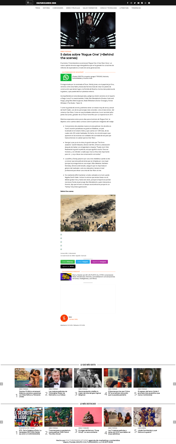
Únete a (67, 262)
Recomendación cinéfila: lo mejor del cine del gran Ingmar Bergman (89, 393)
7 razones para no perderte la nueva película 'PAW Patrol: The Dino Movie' (59, 432)
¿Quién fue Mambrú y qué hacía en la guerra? (147, 431)
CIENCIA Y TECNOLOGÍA (108, 8)
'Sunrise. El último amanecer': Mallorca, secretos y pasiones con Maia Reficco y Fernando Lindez (30, 394)
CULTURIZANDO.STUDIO (77, 440)
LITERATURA (124, 8)
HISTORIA (46, 8)
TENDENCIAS (136, 8)
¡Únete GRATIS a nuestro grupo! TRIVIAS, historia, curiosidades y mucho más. (90, 77)
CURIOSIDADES (58, 8)
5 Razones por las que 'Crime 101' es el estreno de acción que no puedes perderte (119, 393)
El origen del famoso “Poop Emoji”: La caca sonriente (88, 431)
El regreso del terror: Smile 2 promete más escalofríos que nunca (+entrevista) (149, 393)
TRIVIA (37, 8)
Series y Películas (65, 51)
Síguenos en (99, 262)
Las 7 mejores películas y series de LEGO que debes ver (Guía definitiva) (119, 432)
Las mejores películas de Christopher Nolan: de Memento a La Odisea (58, 393)
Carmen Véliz (73, 319)
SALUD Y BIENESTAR (90, 8)
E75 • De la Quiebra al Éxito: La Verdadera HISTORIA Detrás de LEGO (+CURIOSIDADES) (30, 432)
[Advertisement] (87, 344)
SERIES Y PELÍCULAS (73, 8)
